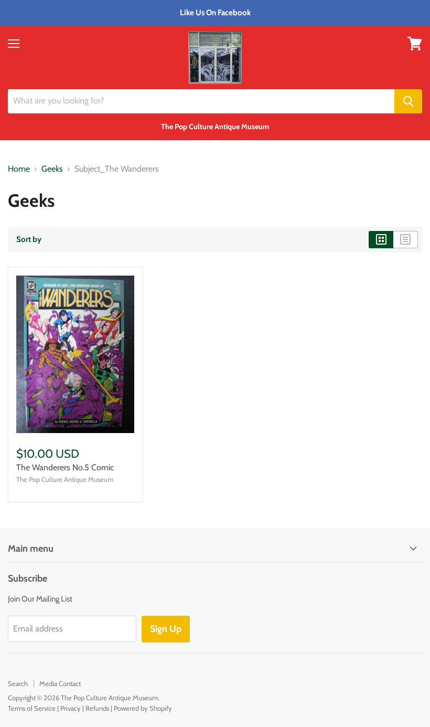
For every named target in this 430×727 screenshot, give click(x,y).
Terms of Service (32, 708)
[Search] (408, 101)
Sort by (28, 239)
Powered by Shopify (143, 708)
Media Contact (60, 683)
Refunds (97, 708)
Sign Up (165, 629)
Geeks (52, 169)
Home (19, 169)
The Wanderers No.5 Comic (65, 467)
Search (18, 683)
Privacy (70, 708)
